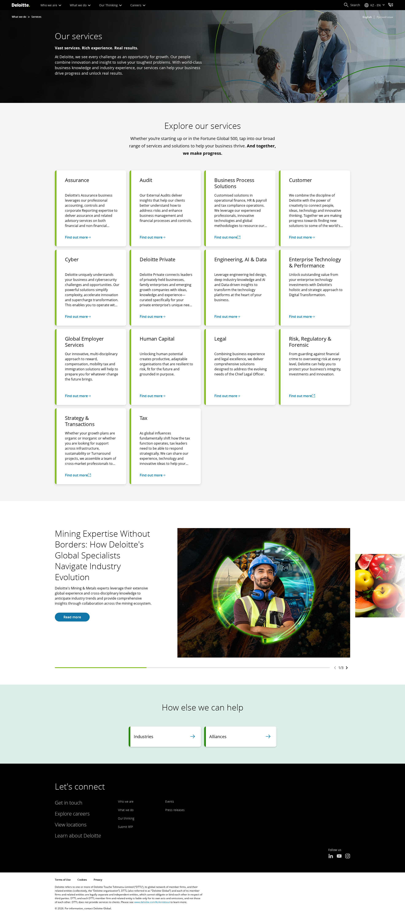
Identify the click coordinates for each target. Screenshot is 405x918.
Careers (136, 5)
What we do (78, 5)
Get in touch (68, 802)
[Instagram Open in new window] (347, 856)
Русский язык (385, 17)
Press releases (175, 810)
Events (169, 801)
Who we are (49, 5)
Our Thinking (109, 5)
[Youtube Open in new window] (339, 856)
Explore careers (72, 813)
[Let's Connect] (390, 5)
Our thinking (126, 818)
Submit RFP (125, 827)
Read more (72, 617)
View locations (70, 824)
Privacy (98, 880)
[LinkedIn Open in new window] (330, 856)
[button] (352, 5)
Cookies (82, 880)
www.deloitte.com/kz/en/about (152, 902)
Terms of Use (63, 880)
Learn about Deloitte (78, 835)
